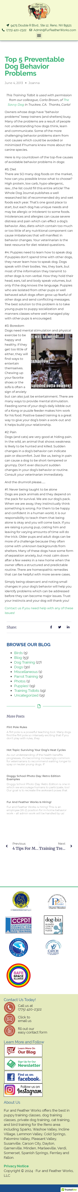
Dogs (18, 667)
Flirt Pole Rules (17, 727)
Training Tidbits (26, 690)
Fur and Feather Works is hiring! (29, 802)
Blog (18, 657)
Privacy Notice (16, 1166)
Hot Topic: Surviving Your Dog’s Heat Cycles (36, 750)
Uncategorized (26, 695)
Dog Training (24, 662)
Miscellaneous (26, 672)
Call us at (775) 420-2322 (30, 1007)
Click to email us (24, 1019)
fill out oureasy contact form (32, 1030)
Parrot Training (26, 676)
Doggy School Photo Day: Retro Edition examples (34, 777)
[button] (39, 35)
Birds (18, 653)
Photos (20, 681)
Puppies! (21, 686)
